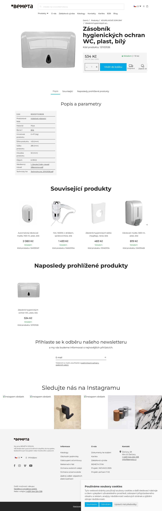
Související (67, 91)
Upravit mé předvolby (126, 504)
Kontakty (92, 13)
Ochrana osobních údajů (71, 468)
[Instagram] (19, 465)
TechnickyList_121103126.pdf (42, 172)
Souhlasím (91, 504)
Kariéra (101, 13)
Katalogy (81, 13)
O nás (53, 13)
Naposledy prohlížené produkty (93, 91)
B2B (109, 13)
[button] (149, 6)
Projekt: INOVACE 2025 (101, 468)
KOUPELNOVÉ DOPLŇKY (111, 20)
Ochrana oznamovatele (70, 472)
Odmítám (106, 504)
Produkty (42, 13)
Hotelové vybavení (38, 118)
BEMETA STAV (97, 464)
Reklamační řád (67, 464)
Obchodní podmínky (69, 456)
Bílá (32, 130)
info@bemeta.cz (129, 459)
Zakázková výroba (67, 13)
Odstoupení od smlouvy (71, 460)
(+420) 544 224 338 (130, 457)
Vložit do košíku (113, 67)
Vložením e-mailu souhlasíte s (77, 364)
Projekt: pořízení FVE (100, 472)
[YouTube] (30, 465)
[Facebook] (15, 465)
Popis (55, 91)
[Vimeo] (25, 465)
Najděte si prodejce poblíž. (25, 489)
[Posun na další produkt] (146, 224)
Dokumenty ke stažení (101, 452)
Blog (115, 13)
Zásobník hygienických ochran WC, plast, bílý (103, 23)
